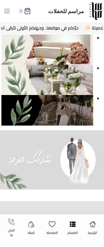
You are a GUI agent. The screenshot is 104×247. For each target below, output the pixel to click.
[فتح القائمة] (7, 11)
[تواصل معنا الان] (52, 160)
